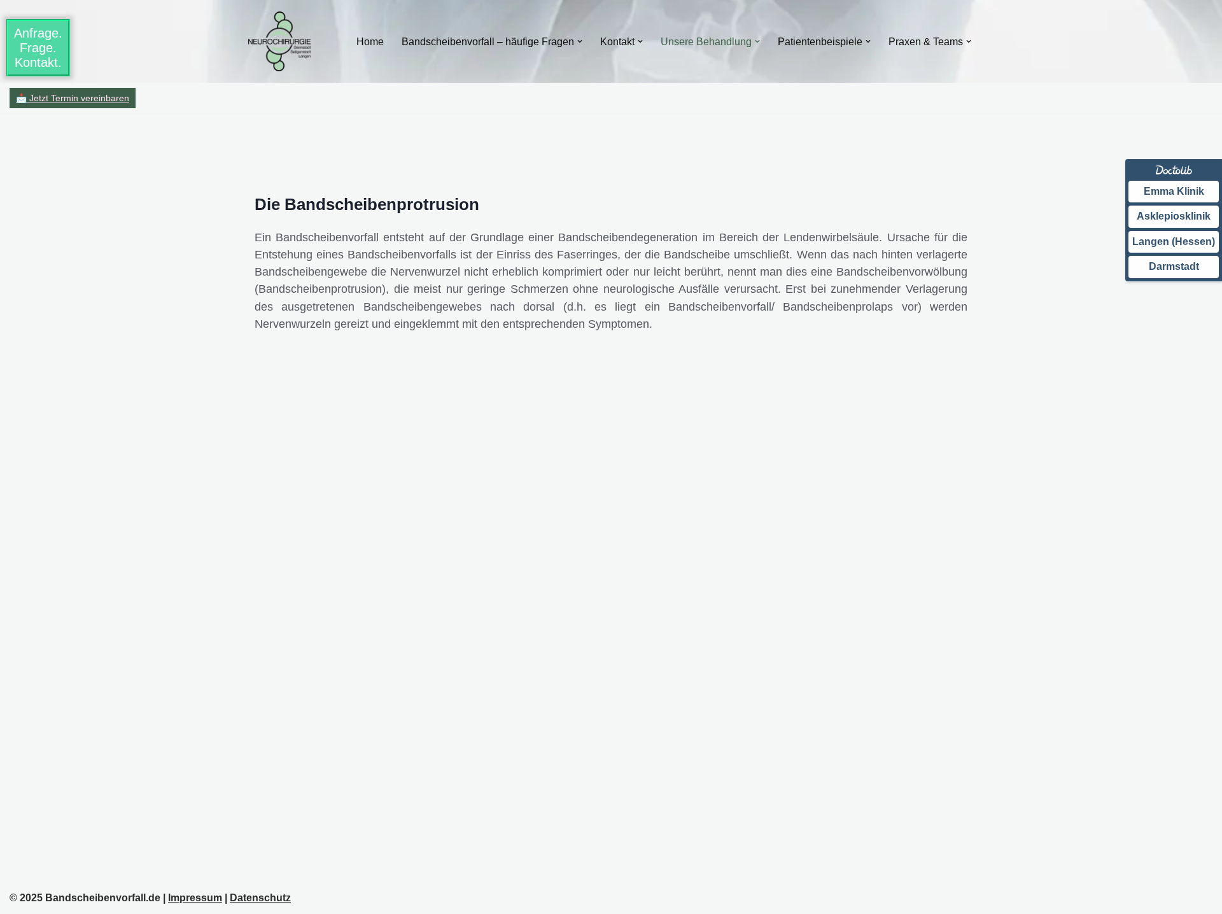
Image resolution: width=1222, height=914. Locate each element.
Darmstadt (1174, 266)
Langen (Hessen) (1173, 241)
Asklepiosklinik (1174, 216)
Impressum (195, 897)
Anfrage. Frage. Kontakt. (38, 47)
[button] (579, 41)
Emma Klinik (1174, 191)
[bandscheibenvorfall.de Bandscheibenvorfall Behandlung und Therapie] (279, 41)
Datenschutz (260, 897)
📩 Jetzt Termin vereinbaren (72, 98)
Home (370, 41)
